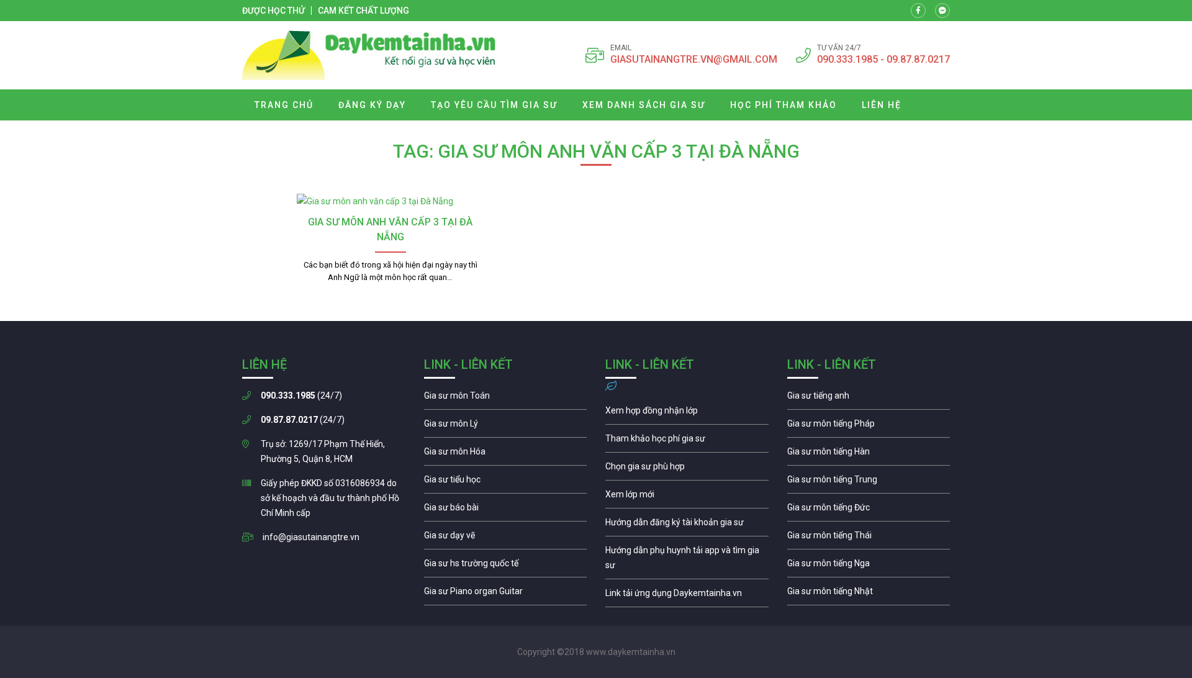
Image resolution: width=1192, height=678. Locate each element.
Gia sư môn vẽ (505, 538)
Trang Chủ (284, 105)
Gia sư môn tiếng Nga (687, 596)
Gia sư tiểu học (505, 482)
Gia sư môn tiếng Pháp (868, 426)
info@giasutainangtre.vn (311, 537)
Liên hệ (881, 105)
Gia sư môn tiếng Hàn (868, 454)
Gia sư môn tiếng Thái (868, 538)
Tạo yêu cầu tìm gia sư (494, 105)
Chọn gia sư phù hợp (687, 469)
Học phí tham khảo (783, 105)
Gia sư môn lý (505, 426)
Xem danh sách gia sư (643, 105)
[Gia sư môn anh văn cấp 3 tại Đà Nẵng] (390, 201)
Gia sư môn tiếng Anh (868, 398)
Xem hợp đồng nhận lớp (687, 413)
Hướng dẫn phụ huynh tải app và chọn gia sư (687, 561)
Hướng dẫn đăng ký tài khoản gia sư (687, 525)
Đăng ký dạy (372, 105)
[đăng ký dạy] (369, 55)
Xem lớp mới (687, 497)
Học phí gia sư (687, 441)
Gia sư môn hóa (505, 454)
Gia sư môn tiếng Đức (868, 510)
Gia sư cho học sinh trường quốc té (505, 566)
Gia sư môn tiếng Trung (868, 482)
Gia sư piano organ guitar (505, 594)
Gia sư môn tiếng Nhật (868, 594)
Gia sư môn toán (505, 398)
